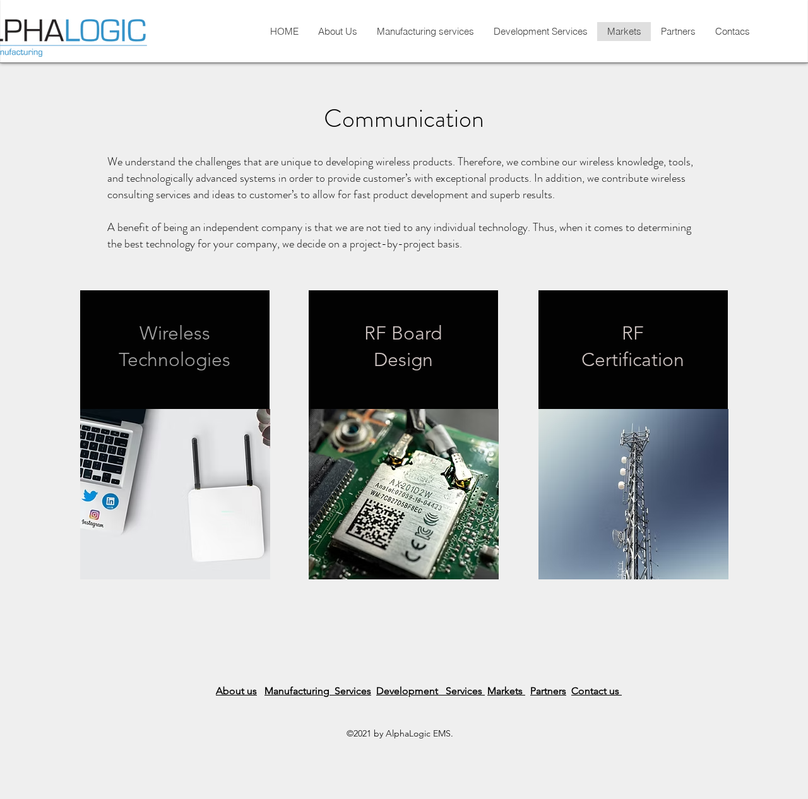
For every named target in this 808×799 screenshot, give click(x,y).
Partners (548, 691)
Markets (506, 691)
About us (236, 691)
